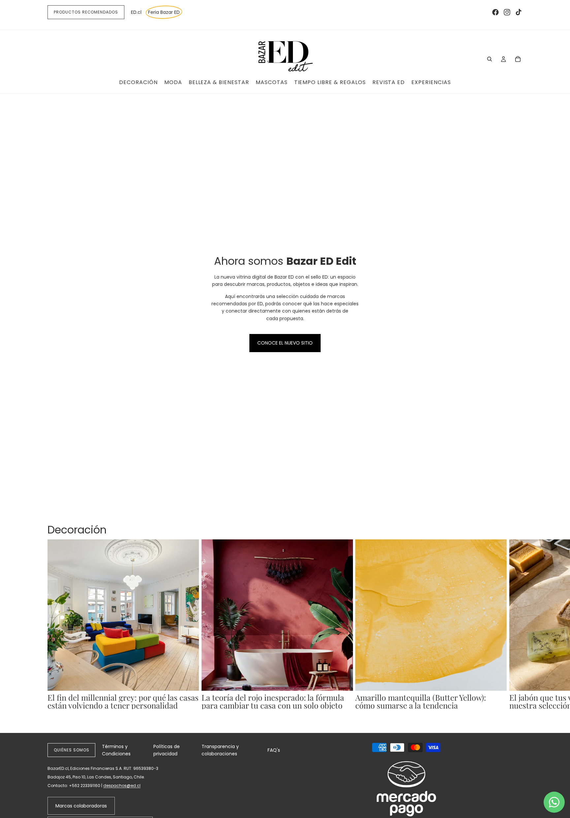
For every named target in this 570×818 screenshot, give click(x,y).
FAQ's (274, 750)
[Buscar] (489, 59)
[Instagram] (507, 12)
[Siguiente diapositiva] (515, 628)
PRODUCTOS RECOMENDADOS (86, 12)
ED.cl (136, 12)
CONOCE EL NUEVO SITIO (285, 343)
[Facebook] (495, 12)
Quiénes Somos (71, 750)
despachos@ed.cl (122, 785)
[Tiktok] (518, 12)
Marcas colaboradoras (81, 806)
